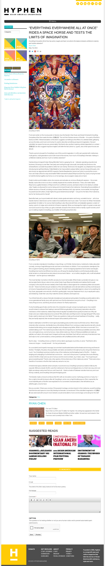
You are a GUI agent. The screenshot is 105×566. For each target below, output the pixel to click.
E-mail (31, 482)
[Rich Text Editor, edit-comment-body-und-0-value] (65, 506)
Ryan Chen (37, 403)
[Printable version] (40, 51)
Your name (32, 476)
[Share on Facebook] (30, 51)
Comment (32, 496)
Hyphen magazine (13, 555)
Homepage (32, 490)
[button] (31, 500)
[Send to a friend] (38, 51)
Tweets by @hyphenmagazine (12, 99)
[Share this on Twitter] (32, 51)
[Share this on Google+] (35, 51)
